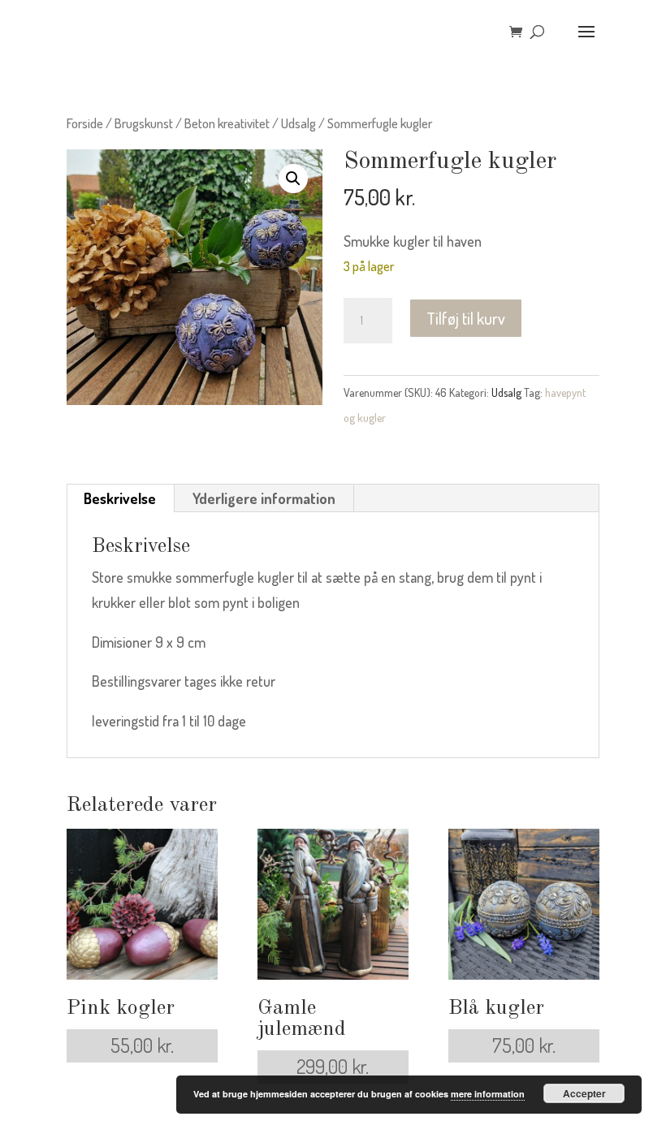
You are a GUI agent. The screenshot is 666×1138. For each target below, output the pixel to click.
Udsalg (298, 122)
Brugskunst (144, 122)
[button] (293, 178)
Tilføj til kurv (465, 318)
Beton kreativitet (227, 122)
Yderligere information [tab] (263, 498)
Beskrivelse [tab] (120, 498)
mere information (488, 1094)
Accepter (584, 1093)
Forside (85, 122)
